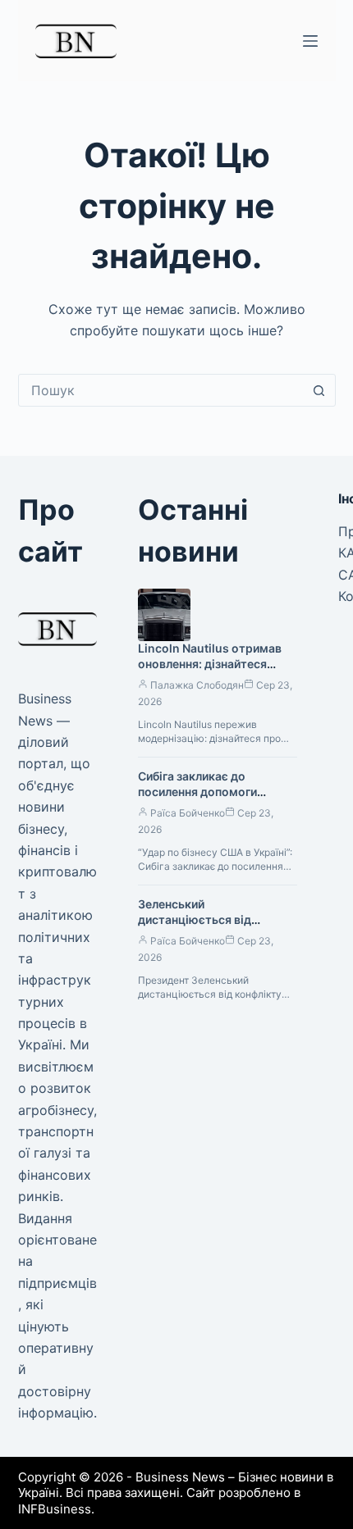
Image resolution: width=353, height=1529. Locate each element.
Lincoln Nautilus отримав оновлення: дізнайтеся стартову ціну (210, 663)
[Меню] (310, 41)
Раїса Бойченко (187, 813)
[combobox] (161, 390)
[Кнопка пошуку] (319, 390)
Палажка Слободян (197, 685)
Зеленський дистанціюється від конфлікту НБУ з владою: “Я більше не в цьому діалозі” (217, 927)
